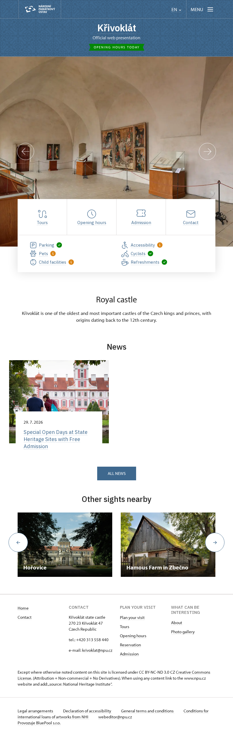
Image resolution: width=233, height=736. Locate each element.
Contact (25, 617)
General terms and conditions (147, 711)
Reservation (130, 644)
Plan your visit (132, 617)
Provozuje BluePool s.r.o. (39, 722)
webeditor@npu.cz (115, 716)
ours (125, 626)
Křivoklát (116, 28)
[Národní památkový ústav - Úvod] (39, 9)
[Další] (207, 151)
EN (174, 9)
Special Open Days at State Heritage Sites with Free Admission (56, 439)
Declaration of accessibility (87, 711)
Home (23, 608)
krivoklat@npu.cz (97, 650)
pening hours (134, 635)
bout (178, 622)
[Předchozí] (25, 151)
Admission (129, 654)
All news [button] (117, 473)
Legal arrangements (36, 711)
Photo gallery (183, 631)
